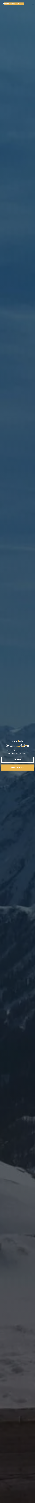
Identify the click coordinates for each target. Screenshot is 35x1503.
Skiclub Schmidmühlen (13, 3)
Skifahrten (17, 759)
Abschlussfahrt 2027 (17, 767)
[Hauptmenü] (32, 4)
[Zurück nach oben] (27, 1495)
